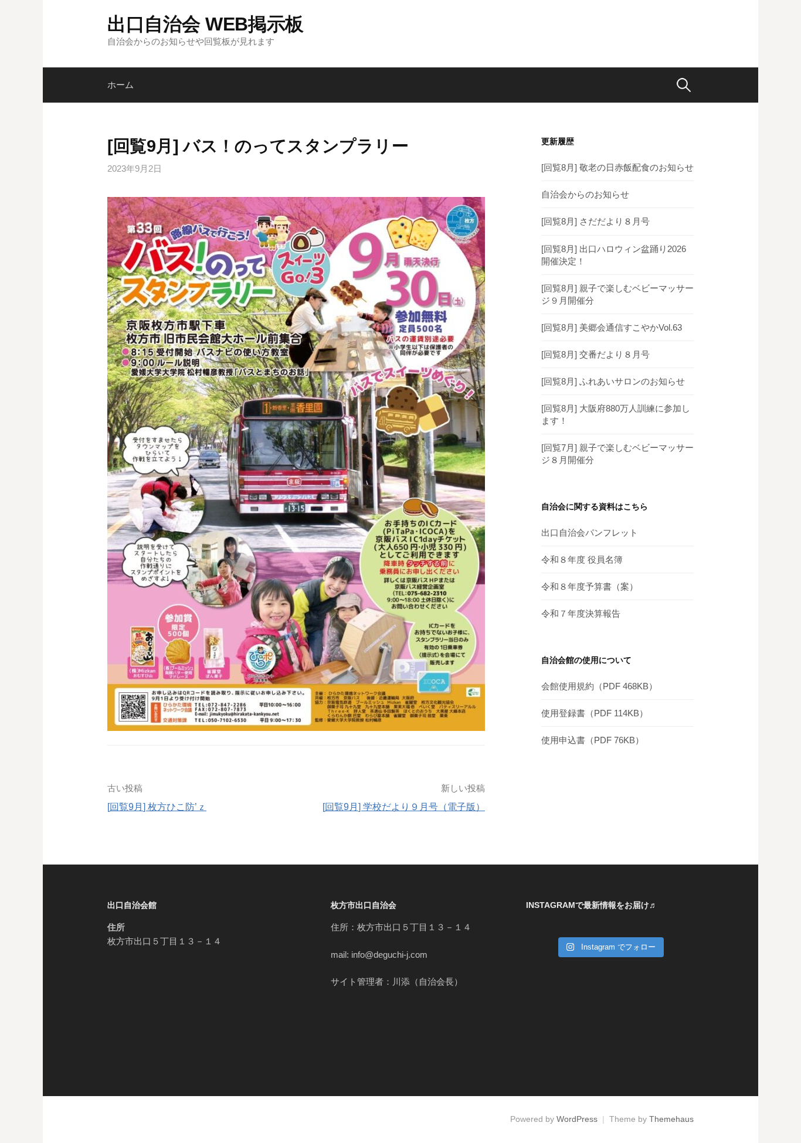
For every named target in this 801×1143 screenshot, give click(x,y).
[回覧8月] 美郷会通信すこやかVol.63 (611, 327)
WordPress (577, 1119)
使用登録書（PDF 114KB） (594, 713)
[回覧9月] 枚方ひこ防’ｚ (156, 807)
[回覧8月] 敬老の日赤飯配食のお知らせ (617, 167)
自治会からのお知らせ (585, 194)
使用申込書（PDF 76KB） (592, 740)
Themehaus (671, 1119)
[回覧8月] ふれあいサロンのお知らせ (613, 381)
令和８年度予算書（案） (589, 586)
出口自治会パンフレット (589, 533)
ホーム (120, 85)
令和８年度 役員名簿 (582, 559)
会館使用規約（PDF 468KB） (599, 686)
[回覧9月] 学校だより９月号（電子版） (404, 807)
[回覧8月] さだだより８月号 (595, 221)
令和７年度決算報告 (580, 613)
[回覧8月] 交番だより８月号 (595, 354)
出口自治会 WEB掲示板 (205, 24)
